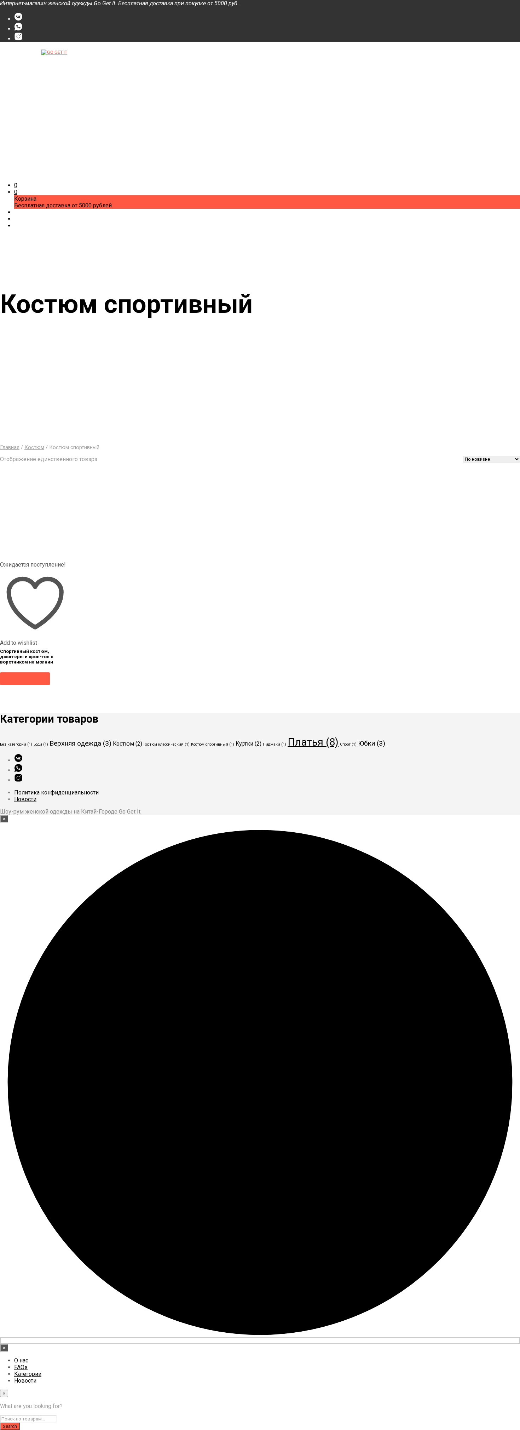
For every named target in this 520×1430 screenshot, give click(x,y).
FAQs (21, 63)
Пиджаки (274, 744)
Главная (9, 447)
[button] (15, 185)
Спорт (348, 744)
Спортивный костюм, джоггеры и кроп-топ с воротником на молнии (26, 657)
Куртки (248, 743)
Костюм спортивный (212, 744)
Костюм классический (167, 744)
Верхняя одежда (80, 743)
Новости (25, 77)
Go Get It (129, 811)
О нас (21, 56)
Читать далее (25, 678)
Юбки (371, 743)
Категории (27, 70)
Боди (41, 744)
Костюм (34, 447)
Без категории (16, 744)
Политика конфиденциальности (56, 792)
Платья (313, 742)
